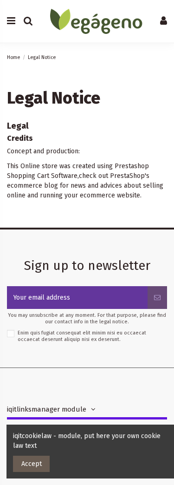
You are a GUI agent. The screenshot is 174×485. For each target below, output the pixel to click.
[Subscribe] (157, 297)
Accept (31, 464)
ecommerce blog (32, 186)
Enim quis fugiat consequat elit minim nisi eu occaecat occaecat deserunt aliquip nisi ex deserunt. (82, 336)
